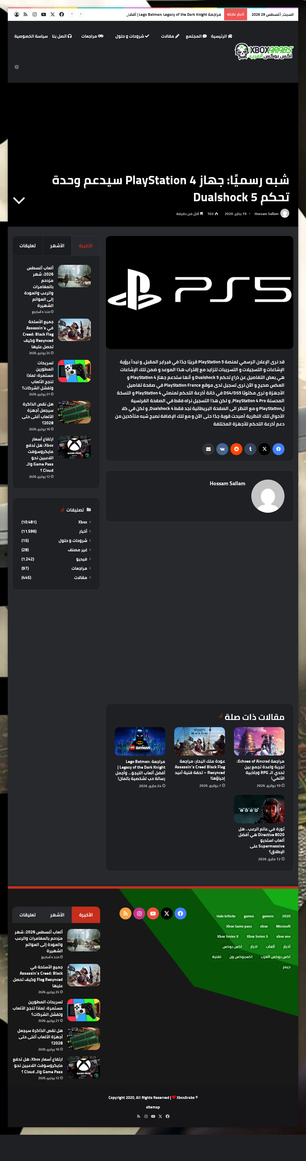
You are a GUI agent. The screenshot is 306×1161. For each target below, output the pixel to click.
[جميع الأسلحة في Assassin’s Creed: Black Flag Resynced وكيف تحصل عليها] (74, 330)
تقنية (216, 956)
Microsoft (283, 926)
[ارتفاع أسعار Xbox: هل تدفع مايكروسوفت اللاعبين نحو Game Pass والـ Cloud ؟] (74, 447)
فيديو (81, 559)
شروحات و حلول (130, 36)
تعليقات (27, 245)
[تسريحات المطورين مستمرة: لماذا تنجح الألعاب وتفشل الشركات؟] (74, 371)
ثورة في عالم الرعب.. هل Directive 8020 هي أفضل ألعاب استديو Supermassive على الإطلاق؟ (261, 840)
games (249, 916)
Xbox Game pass (239, 926)
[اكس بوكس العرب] (264, 52)
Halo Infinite (226, 916)
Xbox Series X (227, 936)
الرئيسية (219, 36)
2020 (286, 916)
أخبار (83, 531)
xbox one (283, 936)
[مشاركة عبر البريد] (208, 449)
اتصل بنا (60, 36)
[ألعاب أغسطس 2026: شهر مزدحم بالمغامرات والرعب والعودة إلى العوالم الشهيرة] (74, 276)
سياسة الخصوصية (31, 36)
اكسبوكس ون (241, 956)
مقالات (168, 36)
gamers (268, 916)
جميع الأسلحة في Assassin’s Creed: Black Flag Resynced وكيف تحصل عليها (38, 334)
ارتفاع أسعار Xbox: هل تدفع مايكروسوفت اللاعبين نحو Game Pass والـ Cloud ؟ (39, 454)
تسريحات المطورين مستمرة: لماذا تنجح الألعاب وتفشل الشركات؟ (37, 375)
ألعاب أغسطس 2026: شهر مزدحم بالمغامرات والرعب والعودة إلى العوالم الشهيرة (38, 286)
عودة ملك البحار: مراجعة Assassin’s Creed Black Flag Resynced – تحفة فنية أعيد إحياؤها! (200, 769)
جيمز (286, 966)
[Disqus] (199, 612)
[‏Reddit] (236, 449)
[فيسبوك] (278, 449)
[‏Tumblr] (250, 449)
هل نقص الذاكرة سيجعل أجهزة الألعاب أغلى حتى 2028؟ (37, 413)
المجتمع (194, 36)
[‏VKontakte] (222, 449)
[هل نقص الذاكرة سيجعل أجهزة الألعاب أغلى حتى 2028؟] (74, 412)
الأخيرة (86, 245)
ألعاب (270, 946)
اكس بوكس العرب (275, 956)
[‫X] (264, 449)
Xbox (82, 522)
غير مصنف (77, 550)
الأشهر (57, 245)
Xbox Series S (257, 936)
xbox (264, 926)
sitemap (153, 1107)
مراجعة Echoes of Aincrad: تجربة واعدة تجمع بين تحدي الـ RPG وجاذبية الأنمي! (260, 769)
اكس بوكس (232, 946)
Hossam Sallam (267, 213)
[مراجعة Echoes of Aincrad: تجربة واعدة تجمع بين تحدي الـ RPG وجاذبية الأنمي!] (259, 741)
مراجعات (89, 36)
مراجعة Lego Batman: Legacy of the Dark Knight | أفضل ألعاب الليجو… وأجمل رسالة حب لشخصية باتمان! (132, 14)
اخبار (254, 946)
